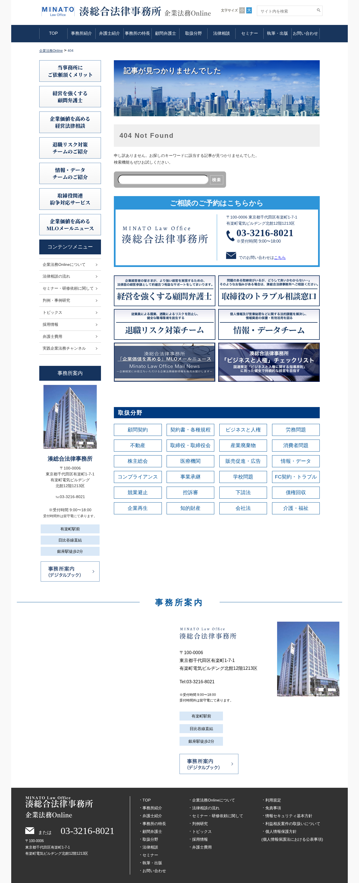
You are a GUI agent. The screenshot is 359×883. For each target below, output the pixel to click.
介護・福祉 (296, 508)
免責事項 (273, 808)
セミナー (249, 33)
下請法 (243, 492)
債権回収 (296, 492)
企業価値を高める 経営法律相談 (70, 122)
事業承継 (190, 477)
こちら (280, 257)
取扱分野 (193, 33)
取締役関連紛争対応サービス (70, 199)
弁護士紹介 (109, 33)
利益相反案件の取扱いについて (292, 823)
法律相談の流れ (56, 276)
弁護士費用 (52, 336)
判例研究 (200, 823)
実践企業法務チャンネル (64, 348)
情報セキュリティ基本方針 (288, 816)
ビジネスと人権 (243, 430)
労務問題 (296, 430)
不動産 (137, 445)
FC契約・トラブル (296, 477)
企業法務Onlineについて (64, 264)
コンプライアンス (138, 477)
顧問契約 (138, 430)
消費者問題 (296, 445)
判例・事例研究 (56, 300)
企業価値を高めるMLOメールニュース (70, 224)
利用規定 (273, 800)
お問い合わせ (305, 33)
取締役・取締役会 (190, 445)
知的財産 (190, 508)
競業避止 (138, 492)
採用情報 (50, 324)
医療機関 (190, 461)
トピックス (52, 312)
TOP (53, 33)
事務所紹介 (81, 33)
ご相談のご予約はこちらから (217, 203)
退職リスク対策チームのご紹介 (70, 148)
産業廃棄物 (243, 445)
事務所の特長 (137, 33)
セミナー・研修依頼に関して (68, 288)
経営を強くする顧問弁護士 (70, 96)
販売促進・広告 (243, 461)
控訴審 (190, 492)
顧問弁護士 (165, 33)
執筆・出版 (277, 33)
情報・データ (296, 461)
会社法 (243, 508)
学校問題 (243, 477)
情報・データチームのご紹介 (70, 173)
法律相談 (221, 33)
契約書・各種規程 (190, 430)
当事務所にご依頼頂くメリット (70, 71)
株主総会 (138, 461)
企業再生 (138, 508)
